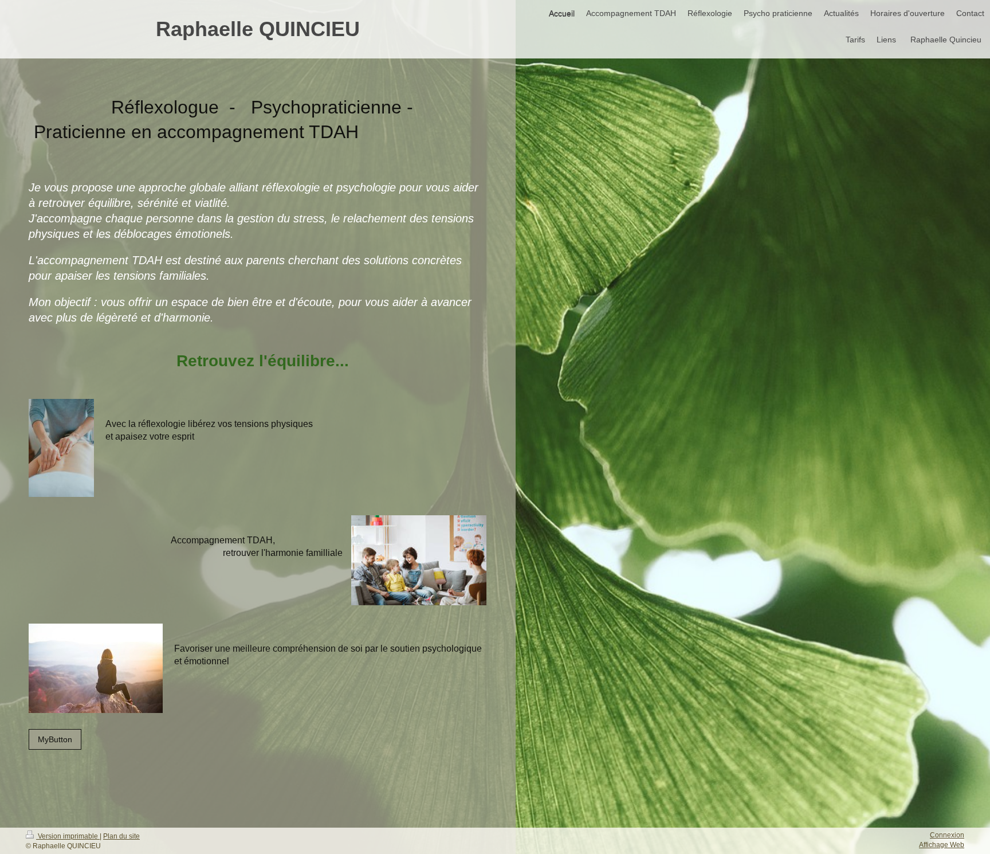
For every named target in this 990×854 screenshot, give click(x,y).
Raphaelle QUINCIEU (258, 29)
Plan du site (121, 836)
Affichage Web (941, 845)
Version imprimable (68, 836)
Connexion (947, 835)
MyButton (55, 739)
